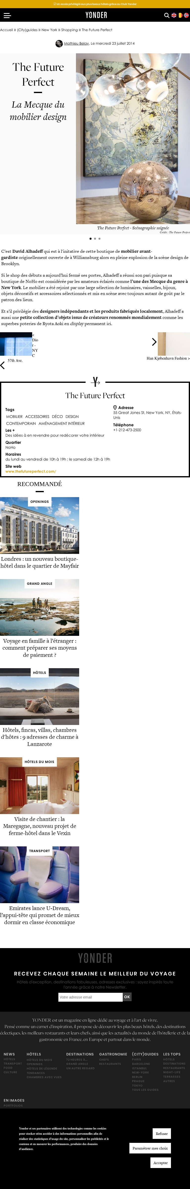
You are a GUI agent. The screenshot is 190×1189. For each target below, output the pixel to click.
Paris (136, 1059)
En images (14, 1100)
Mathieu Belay (76, 43)
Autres (169, 1081)
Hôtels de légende (42, 1069)
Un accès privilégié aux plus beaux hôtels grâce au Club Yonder (95, 4)
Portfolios (13, 1106)
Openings (35, 1064)
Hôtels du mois (39, 1060)
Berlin (137, 1077)
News (9, 1054)
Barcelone (141, 1064)
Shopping (69, 30)
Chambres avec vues (44, 1077)
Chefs (104, 1059)
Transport (13, 1063)
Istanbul (139, 1068)
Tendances (36, 1073)
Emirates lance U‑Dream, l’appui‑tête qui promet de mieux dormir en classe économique (39, 915)
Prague (138, 1081)
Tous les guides (145, 1090)
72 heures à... (77, 1059)
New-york (140, 1072)
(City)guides (27, 30)
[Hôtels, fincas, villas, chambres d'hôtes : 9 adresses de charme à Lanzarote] (39, 723)
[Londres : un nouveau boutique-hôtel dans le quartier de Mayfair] (39, 552)
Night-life (172, 1072)
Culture (10, 1072)
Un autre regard (80, 1068)
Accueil (6, 30)
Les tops (172, 1054)
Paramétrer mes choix (150, 1148)
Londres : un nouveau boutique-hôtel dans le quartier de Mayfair (39, 562)
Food (8, 1068)
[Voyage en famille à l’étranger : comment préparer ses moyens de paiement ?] (39, 634)
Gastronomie (113, 1054)
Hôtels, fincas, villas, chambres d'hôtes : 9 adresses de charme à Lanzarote (39, 737)
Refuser (162, 1133)
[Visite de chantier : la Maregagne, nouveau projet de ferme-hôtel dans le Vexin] (39, 812)
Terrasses (172, 1077)
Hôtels (9, 1059)
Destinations (80, 1054)
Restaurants (110, 1064)
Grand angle (77, 1064)
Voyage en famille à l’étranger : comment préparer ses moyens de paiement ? (39, 648)
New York (49, 30)
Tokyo (137, 1086)
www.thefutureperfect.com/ (30, 471)
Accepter (161, 1162)
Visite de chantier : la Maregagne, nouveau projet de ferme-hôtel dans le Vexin (39, 826)
